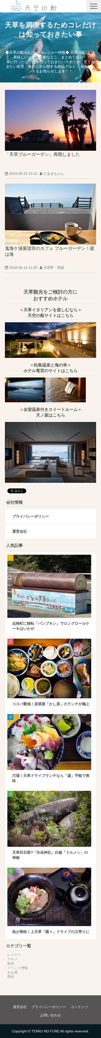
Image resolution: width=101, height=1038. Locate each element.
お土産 (12, 972)
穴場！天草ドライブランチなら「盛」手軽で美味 (50, 778)
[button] (93, 6)
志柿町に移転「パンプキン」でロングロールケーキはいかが (50, 626)
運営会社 (19, 531)
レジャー (14, 955)
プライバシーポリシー (30, 516)
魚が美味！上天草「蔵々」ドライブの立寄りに (50, 932)
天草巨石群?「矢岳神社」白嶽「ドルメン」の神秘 (50, 855)
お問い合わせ (50, 1015)
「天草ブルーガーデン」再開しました (42, 154)
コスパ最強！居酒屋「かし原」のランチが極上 (50, 704)
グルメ (12, 959)
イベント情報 (17, 968)
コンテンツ (79, 1007)
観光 (10, 963)
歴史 (10, 977)
